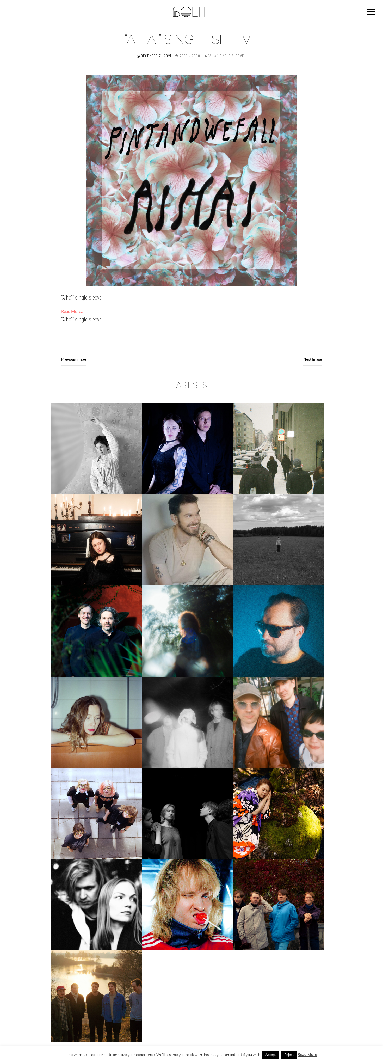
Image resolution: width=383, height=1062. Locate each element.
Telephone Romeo (187, 904)
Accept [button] (270, 1055)
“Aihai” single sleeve (226, 55)
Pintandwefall (96, 813)
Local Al (278, 631)
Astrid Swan (96, 448)
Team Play (96, 904)
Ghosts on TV (279, 448)
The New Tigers (278, 904)
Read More (307, 1054)
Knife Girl (187, 631)
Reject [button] (289, 1055)
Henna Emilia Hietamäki (96, 540)
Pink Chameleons (279, 722)
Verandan (96, 996)
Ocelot (188, 722)
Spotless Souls (187, 813)
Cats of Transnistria (187, 448)
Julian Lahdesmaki (187, 540)
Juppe (279, 540)
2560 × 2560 (190, 55)
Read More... (72, 311)
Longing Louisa (96, 722)
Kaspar (96, 631)
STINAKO (278, 813)
